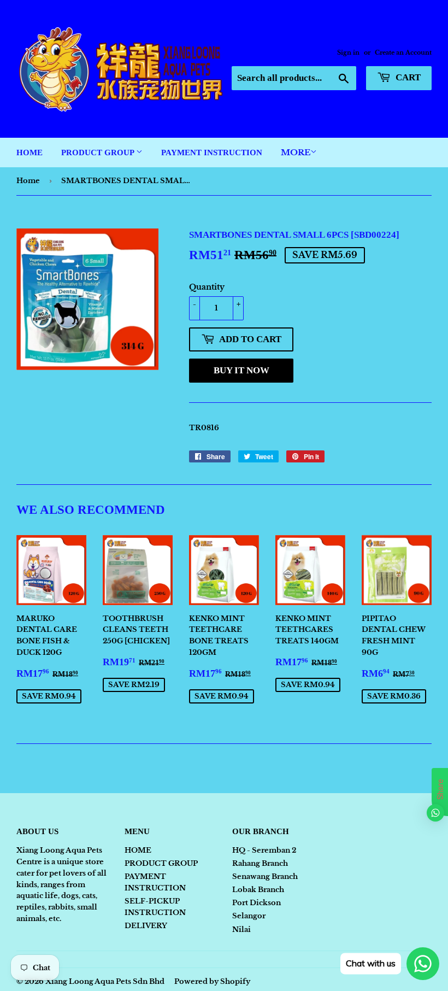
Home (28, 180)
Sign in (348, 52)
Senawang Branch (265, 876)
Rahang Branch (260, 863)
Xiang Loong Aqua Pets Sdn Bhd (104, 981)
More (295, 152)
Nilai (241, 929)
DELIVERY (146, 925)
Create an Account (403, 52)
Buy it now (241, 370)
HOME (29, 152)
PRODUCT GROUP (98, 152)
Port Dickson (256, 902)
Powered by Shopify (212, 981)
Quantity (207, 287)
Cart (407, 77)
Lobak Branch (258, 889)
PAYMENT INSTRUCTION (211, 152)
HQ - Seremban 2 (264, 850)
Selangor (249, 915)
